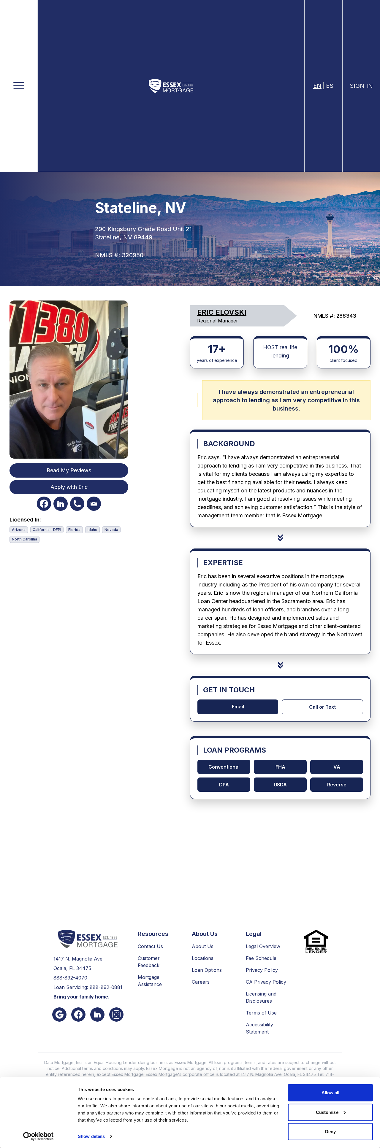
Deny (330, 1131)
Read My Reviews (69, 470)
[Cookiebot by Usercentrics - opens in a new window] (38, 1136)
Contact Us (150, 946)
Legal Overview (263, 946)
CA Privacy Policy (266, 982)
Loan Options (207, 970)
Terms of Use (261, 1013)
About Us (202, 946)
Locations (202, 958)
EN (317, 85)
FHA (280, 767)
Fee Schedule (261, 958)
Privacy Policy (262, 970)
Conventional (224, 767)
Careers (201, 982)
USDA (280, 785)
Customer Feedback (149, 961)
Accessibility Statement (259, 1028)
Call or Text (322, 707)
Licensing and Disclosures (261, 997)
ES (329, 85)
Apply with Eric (69, 487)
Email (238, 707)
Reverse (336, 785)
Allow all (331, 1092)
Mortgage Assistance (150, 980)
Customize (327, 1111)
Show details (91, 1136)
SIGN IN (361, 85)
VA (336, 767)
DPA (224, 785)
